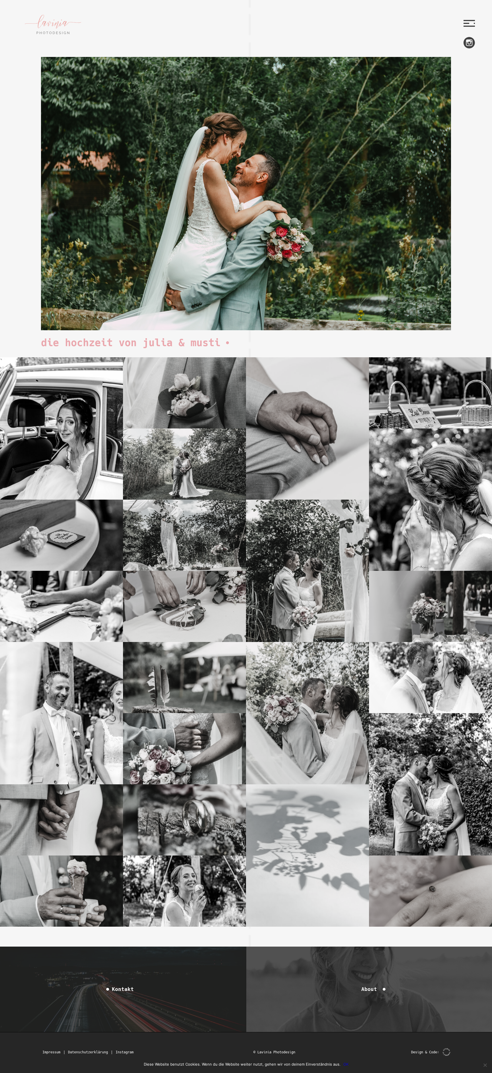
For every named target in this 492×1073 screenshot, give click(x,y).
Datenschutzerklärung (88, 1052)
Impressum (51, 1052)
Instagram (125, 1052)
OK (345, 1064)
